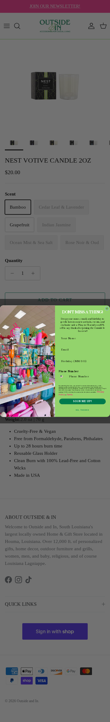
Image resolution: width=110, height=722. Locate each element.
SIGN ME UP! (82, 401)
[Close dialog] (106, 308)
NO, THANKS (82, 410)
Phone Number (69, 371)
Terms (70, 394)
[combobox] (63, 376)
